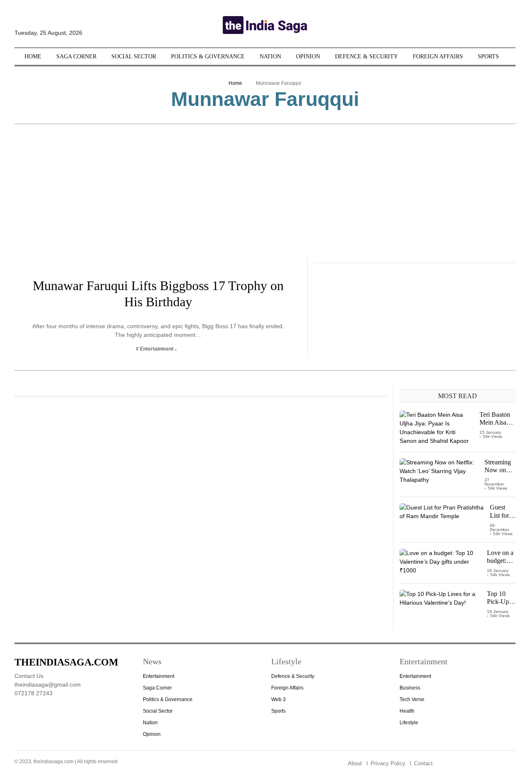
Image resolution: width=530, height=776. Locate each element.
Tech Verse (412, 699)
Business (410, 688)
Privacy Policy (388, 763)
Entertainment (158, 676)
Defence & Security (366, 56)
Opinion (308, 56)
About (355, 763)
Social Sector (133, 56)
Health (407, 711)
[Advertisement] (265, 194)
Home (32, 56)
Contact (423, 763)
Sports (488, 56)
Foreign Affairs (438, 56)
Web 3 (278, 699)
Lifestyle (409, 723)
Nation (270, 56)
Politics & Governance (208, 56)
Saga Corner (76, 56)
